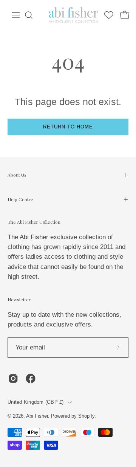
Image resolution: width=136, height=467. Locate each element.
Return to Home (68, 127)
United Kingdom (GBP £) (36, 402)
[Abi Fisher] (74, 15)
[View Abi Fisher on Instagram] (13, 378)
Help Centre (20, 199)
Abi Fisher (37, 416)
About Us (17, 175)
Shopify (86, 416)
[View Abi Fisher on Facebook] (30, 378)
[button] (28, 15)
